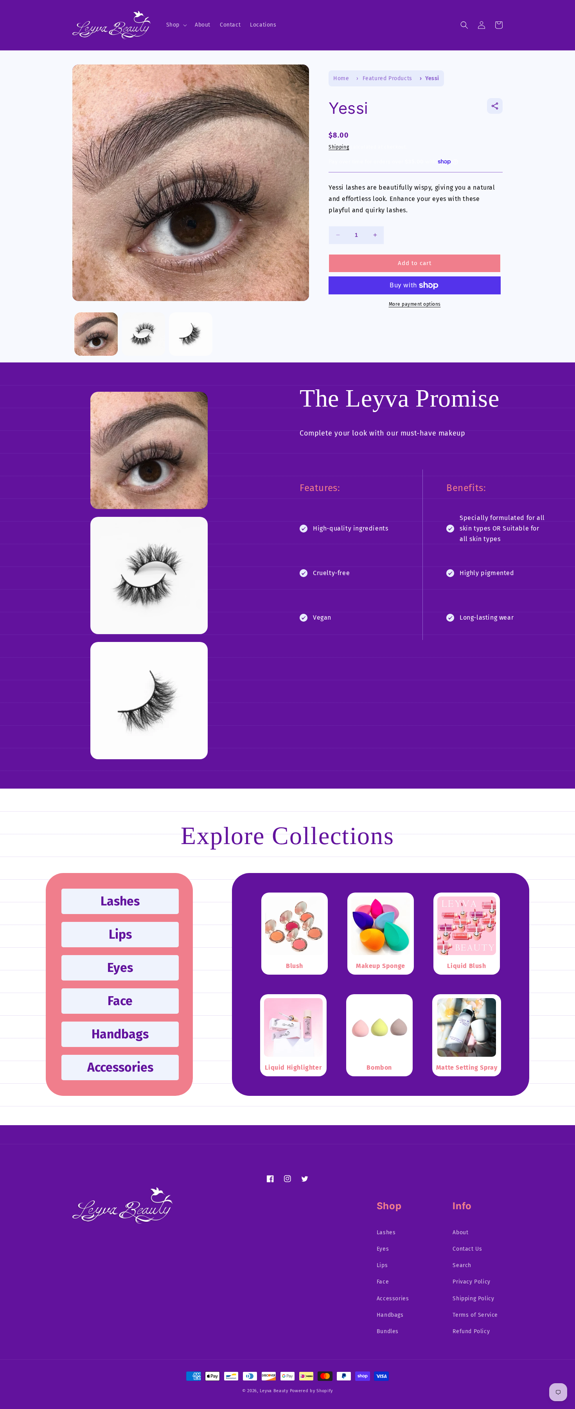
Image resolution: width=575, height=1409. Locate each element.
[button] (176, 25)
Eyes (120, 967)
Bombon (379, 1068)
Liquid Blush (466, 966)
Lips (120, 934)
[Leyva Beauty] (122, 1221)
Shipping (339, 147)
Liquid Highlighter (293, 1068)
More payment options (415, 304)
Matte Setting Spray (466, 1068)
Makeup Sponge (380, 966)
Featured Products (387, 78)
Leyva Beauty (274, 1390)
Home (341, 78)
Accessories (120, 1067)
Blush (294, 966)
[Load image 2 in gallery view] (143, 334)
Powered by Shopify (311, 1390)
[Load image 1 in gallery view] (96, 334)
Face (120, 1000)
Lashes (120, 901)
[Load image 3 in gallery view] (190, 334)
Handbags (120, 1034)
